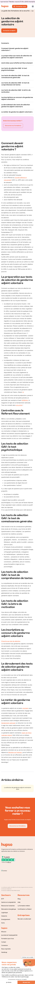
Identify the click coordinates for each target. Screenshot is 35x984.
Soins (3, 923)
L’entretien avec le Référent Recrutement (17, 63)
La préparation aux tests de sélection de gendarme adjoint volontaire (16, 57)
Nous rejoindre (6, 949)
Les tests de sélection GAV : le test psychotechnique (14, 69)
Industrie (4, 916)
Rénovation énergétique (8, 909)
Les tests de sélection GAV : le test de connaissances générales (15, 77)
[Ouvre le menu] (33, 6)
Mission (3, 932)
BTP (2, 899)
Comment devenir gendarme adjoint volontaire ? (14, 49)
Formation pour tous (7, 938)
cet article (19, 405)
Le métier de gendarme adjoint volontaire (16, 112)
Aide (19, 902)
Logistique (4, 912)
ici (32, 2)
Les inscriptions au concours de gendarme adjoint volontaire (17, 98)
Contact (3, 942)
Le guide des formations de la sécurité (15, 10)
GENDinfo (25, 400)
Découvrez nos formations (13, 125)
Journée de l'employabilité (9, 935)
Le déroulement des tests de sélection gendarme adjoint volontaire (15, 106)
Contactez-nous (21, 6)
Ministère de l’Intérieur (15, 752)
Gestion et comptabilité (8, 902)
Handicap (4, 952)
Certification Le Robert (25, 909)
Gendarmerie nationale (8, 723)
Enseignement (5, 919)
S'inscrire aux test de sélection (10, 641)
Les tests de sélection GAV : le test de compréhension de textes (15, 84)
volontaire (25, 708)
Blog (19, 899)
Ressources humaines (8, 906)
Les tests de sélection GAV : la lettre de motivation (16, 91)
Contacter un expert (9, 30)
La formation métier (24, 906)
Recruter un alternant (24, 919)
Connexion (4, 945)
